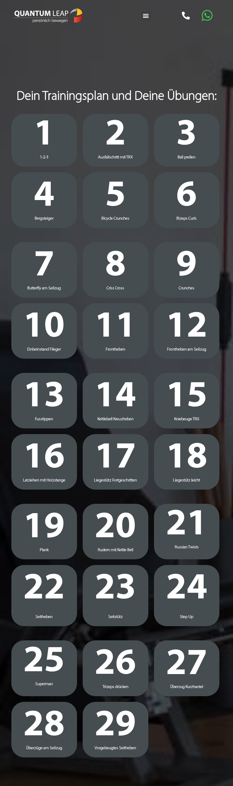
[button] (146, 15)
